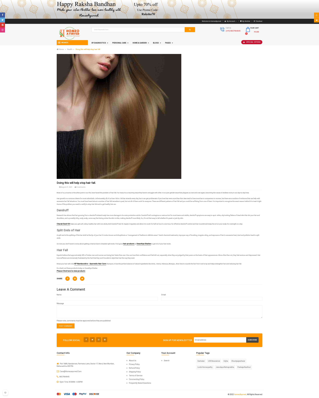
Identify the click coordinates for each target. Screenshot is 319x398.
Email (163, 295)
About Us (132, 361)
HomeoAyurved (240, 394)
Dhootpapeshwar (238, 361)
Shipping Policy (135, 372)
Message (60, 303)
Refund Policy (134, 368)
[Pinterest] (2, 24)
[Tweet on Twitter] (82, 278)
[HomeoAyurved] (159, 9)
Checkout (259, 21)
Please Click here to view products (71, 271)
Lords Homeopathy (205, 367)
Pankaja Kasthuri (244, 367)
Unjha (226, 361)
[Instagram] (2, 29)
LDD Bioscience (214, 361)
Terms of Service (135, 376)
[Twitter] (2, 19)
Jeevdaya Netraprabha (225, 367)
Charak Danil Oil (63, 224)
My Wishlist (246, 21)
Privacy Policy (134, 364)
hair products (128, 244)
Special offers (253, 42)
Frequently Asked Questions (140, 383)
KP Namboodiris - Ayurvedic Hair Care (90, 264)
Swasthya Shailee (144, 244)
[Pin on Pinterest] (75, 278)
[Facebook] (2, 14)
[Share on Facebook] (67, 278)
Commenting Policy (136, 379)
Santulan (201, 361)
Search (166, 361)
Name (59, 295)
